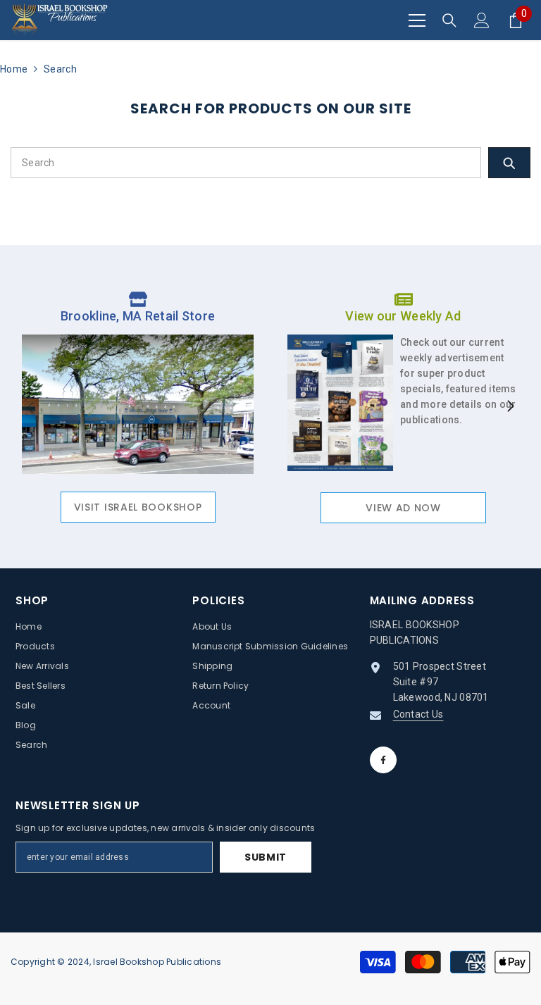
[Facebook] (383, 760)
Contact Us (418, 714)
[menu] (417, 20)
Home (13, 69)
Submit (265, 857)
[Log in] (482, 20)
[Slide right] (510, 407)
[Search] (449, 20)
